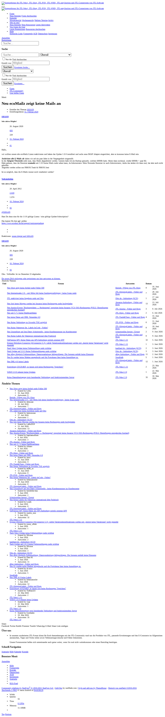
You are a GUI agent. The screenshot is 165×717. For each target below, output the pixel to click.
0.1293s (21, 703)
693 (11, 130)
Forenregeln (14, 668)
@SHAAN (6, 212)
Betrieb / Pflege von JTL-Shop (128, 288)
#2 (11, 208)
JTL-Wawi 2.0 (121, 372)
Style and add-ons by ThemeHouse (92, 688)
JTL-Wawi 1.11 (122, 340)
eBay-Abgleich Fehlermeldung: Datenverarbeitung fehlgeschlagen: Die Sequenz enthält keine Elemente (50, 354)
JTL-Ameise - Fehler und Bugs (128, 309)
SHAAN (30, 109)
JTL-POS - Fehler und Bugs (127, 322)
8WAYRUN (38, 690)
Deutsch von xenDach (122, 688)
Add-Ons (58, 688)
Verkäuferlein (7, 179)
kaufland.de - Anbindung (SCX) (128, 348)
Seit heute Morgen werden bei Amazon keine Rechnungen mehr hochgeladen (39, 303)
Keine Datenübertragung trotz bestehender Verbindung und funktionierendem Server (40, 377)
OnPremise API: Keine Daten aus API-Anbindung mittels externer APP (35, 340)
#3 (11, 270)
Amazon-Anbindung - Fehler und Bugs (25, 431)
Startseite (5, 652)
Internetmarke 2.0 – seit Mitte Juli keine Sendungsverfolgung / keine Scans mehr (41, 293)
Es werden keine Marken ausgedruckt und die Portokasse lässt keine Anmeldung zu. (42, 357)
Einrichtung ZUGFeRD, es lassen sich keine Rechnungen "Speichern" (35, 367)
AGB (12, 674)
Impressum (14, 677)
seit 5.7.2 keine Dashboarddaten (22, 313)
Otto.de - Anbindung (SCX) (127, 298)
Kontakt (25, 652)
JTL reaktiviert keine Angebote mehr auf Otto (25, 298)
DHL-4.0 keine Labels (18, 361)
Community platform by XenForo (28, 688)
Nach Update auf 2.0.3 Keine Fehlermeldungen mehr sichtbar (31, 351)
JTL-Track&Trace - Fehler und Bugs (130, 317)
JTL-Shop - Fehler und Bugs (127, 313)
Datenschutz (14, 672)
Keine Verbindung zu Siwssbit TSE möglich (27, 322)
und (22, 236)
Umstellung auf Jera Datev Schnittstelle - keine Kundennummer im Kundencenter (42, 332)
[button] (3, 6)
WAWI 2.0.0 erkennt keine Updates (21, 372)
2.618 (12, 193)
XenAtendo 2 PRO (9, 690)
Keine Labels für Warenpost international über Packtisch (31, 336)
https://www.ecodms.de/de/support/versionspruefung (23, 223)
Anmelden (6, 661)
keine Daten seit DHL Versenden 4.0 (23, 317)
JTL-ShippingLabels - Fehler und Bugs (25, 408)
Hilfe (12, 652)
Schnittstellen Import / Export (128, 332)
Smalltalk (119, 357)
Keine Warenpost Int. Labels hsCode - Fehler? (27, 327)
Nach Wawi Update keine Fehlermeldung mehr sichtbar (29, 348)
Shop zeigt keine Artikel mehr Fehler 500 (25, 288)
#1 (11, 145)
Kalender (17, 652)
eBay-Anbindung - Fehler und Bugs (130, 354)
